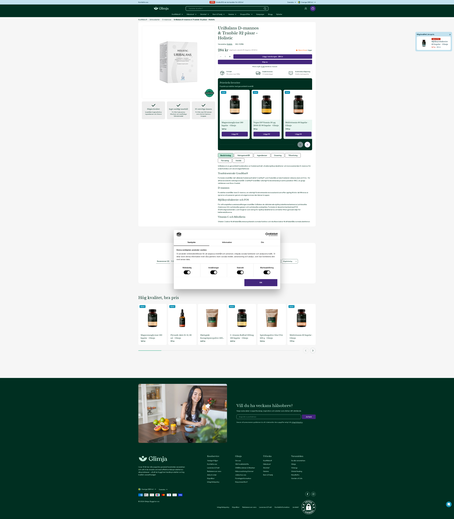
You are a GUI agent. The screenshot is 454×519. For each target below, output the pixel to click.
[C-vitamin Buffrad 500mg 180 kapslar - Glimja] (242, 318)
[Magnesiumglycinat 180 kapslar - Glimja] (235, 105)
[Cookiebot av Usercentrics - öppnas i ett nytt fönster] (267, 234)
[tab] (225, 155)
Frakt (263, 66)
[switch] (213, 272)
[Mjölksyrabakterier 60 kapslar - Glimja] (424, 43)
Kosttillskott (142, 20)
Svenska (290, 2)
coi (158, 501)
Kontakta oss (143, 2)
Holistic (229, 44)
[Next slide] (307, 144)
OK (261, 283)
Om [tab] (262, 242)
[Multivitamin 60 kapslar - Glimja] (298, 105)
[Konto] (305, 8)
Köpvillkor (236, 507)
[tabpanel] (265, 194)
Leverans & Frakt (265, 507)
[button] (308, 507)
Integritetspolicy (223, 507)
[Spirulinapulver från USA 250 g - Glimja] (272, 318)
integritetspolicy (297, 422)
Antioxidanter (155, 20)
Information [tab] (227, 242)
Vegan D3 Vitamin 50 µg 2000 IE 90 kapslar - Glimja (266, 124)
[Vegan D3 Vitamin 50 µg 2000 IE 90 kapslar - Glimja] (267, 105)
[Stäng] (450, 34)
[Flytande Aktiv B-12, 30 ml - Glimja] (182, 318)
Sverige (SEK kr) (307, 2)
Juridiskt (295, 507)
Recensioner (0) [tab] (163, 261)
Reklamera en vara (249, 507)
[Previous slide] (300, 144)
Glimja (146, 501)
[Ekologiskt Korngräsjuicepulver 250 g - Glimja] (212, 318)
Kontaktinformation (282, 507)
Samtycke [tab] (192, 242)
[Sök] (265, 8)
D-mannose (166, 20)
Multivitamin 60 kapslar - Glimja (296, 124)
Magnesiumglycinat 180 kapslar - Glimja (232, 124)
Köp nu (265, 62)
